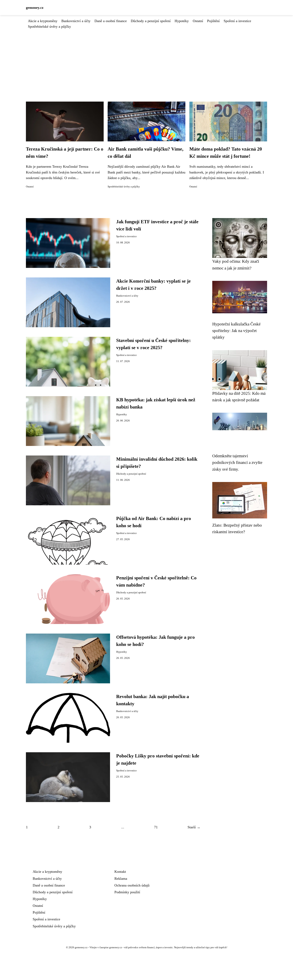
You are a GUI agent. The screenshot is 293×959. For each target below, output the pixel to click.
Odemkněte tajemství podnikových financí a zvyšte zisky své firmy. (237, 462)
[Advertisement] (146, 59)
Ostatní (198, 21)
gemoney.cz (34, 8)
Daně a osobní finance (110, 21)
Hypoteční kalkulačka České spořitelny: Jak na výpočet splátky (236, 331)
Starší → (194, 827)
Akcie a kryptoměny (42, 21)
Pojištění (213, 21)
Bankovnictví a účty (75, 21)
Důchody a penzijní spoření (151, 21)
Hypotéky (182, 21)
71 (156, 827)
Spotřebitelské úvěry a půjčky (49, 26)
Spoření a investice (237, 21)
